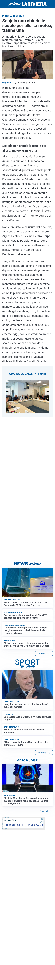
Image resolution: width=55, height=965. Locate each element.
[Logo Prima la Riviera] (27, 4)
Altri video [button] (44, 811)
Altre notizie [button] (44, 653)
